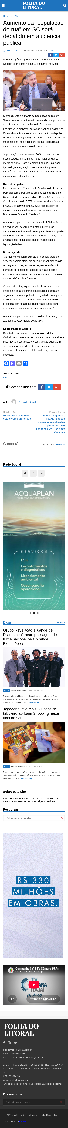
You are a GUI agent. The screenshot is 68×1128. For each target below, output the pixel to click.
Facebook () (48, 444)
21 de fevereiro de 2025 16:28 (34, 51)
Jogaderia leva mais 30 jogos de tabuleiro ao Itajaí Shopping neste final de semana (31, 713)
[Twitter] (56, 55)
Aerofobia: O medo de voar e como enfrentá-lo (17, 417)
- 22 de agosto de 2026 (34, 690)
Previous (7, 545)
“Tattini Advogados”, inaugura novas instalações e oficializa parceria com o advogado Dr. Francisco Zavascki (50, 423)
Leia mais (32, 703)
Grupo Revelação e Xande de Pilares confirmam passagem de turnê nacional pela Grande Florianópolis (30, 637)
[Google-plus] (62, 55)
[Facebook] (50, 55)
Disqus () (60, 444)
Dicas (7, 622)
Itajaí (6, 766)
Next (61, 545)
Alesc (6, 377)
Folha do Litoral (12, 51)
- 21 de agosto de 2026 (34, 766)
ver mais (60, 622)
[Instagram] (41, 473)
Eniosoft (22, 1122)
